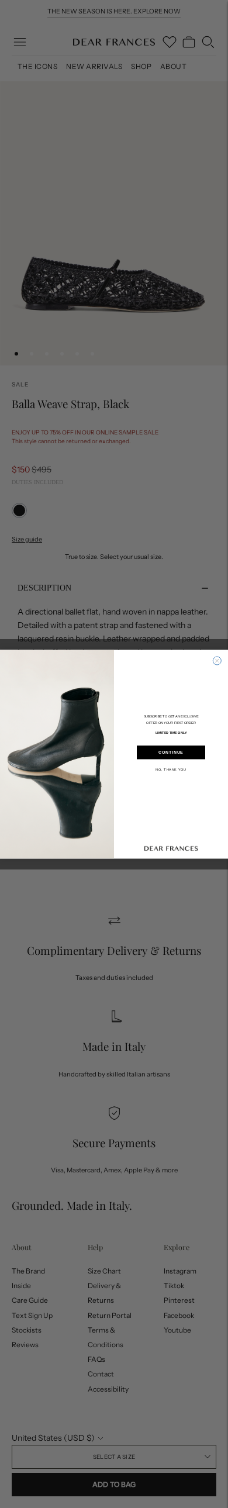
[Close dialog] (217, 661)
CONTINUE (171, 752)
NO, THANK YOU (171, 769)
